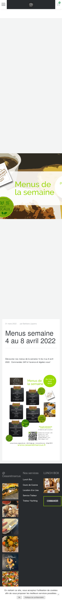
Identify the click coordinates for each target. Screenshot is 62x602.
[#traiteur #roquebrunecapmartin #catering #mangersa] (10, 562)
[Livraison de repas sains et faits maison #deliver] (10, 526)
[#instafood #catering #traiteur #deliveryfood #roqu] (10, 579)
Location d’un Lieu (31, 490)
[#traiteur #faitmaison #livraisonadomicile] (10, 491)
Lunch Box (27, 479)
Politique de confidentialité (34, 597)
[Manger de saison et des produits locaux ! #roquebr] (10, 544)
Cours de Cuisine (30, 484)
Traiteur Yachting (30, 500)
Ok (19, 597)
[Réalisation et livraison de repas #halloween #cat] (10, 509)
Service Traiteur (30, 495)
